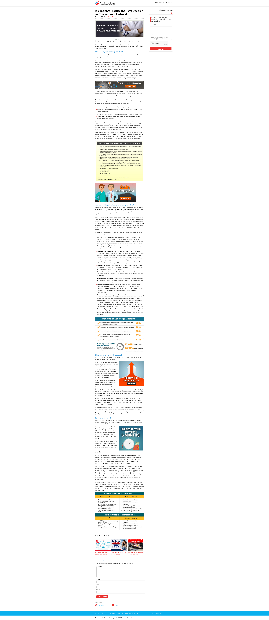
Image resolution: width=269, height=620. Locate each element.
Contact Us (168, 2)
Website (161, 2)
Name (98, 579)
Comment (99, 566)
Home (156, 2)
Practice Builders (112, 16)
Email (98, 584)
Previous (101, 605)
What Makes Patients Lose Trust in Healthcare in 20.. (119, 553)
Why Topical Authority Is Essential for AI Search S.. (101, 553)
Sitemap (151, 613)
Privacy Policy (158, 613)
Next (116, 605)
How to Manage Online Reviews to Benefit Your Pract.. (135, 553)
